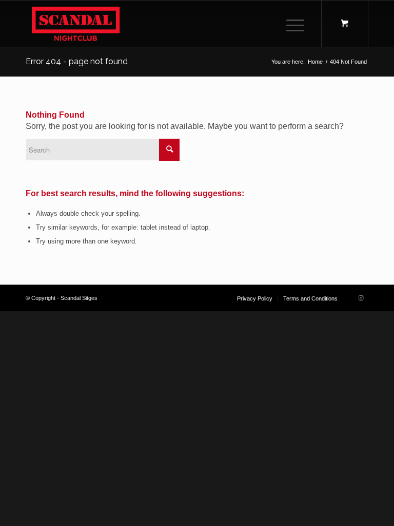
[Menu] (290, 24)
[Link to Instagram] (360, 298)
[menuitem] (293, 24)
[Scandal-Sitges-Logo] (76, 24)
